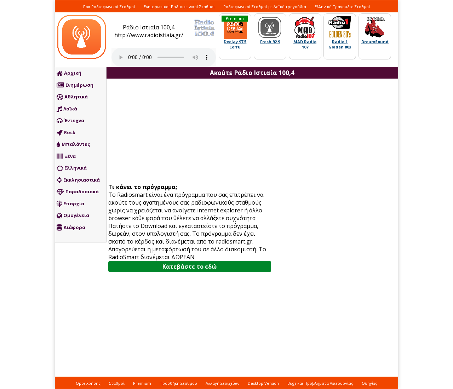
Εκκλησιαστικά (81, 180)
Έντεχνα (74, 120)
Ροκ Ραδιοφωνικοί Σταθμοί (109, 6)
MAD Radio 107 (304, 44)
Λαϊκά (70, 108)
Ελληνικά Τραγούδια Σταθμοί (342, 6)
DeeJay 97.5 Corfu (235, 44)
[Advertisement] (192, 131)
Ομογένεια (76, 215)
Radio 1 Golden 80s (339, 44)
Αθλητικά (76, 96)
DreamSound (375, 41)
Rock (69, 132)
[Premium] (235, 37)
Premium (142, 383)
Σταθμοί (117, 383)
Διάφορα (74, 227)
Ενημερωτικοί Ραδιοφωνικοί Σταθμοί (179, 6)
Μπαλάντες (76, 144)
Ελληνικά (75, 168)
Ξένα (70, 156)
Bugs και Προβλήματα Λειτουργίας (320, 383)
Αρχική (72, 73)
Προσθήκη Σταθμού (178, 383)
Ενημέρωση (79, 85)
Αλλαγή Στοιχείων (222, 383)
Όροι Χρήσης (88, 383)
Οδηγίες (369, 383)
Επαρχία (73, 203)
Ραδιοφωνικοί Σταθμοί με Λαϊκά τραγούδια (264, 6)
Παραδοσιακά (82, 191)
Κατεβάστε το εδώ (189, 266)
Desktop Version (263, 383)
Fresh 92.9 (270, 41)
